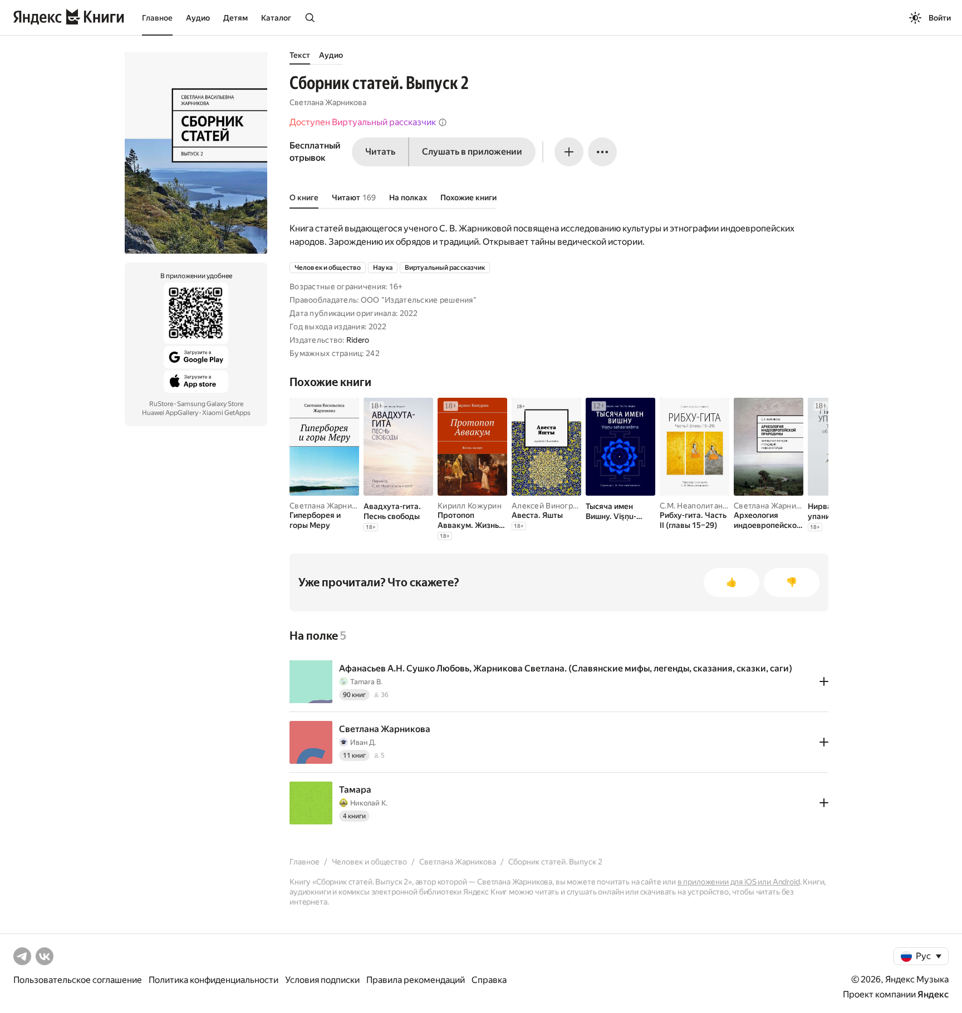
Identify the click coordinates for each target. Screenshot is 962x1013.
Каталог (276, 17)
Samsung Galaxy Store (210, 404)
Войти (940, 17)
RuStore (161, 404)
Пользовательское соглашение (77, 980)
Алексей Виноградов (551, 505)
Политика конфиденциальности (213, 980)
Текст (299, 55)
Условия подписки (322, 980)
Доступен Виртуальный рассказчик (362, 122)
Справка (489, 980)
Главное (157, 17)
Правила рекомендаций (415, 980)
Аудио (198, 17)
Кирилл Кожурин (470, 505)
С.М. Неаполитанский (700, 505)
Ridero (358, 339)
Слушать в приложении (472, 151)
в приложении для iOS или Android (739, 881)
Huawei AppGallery (170, 413)
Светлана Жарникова (327, 102)
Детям (235, 17)
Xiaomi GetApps (226, 413)
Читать (380, 151)
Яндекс (933, 994)
